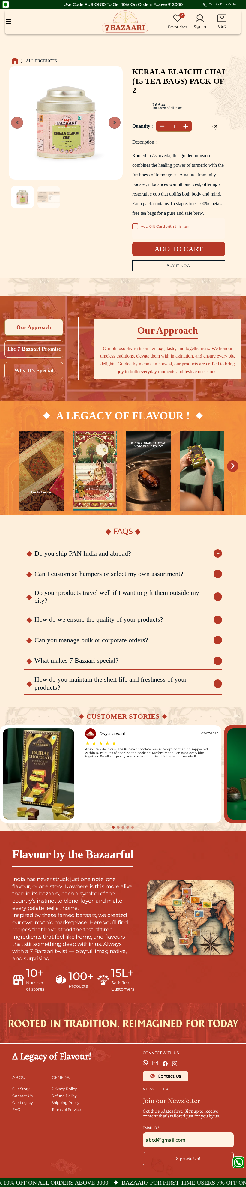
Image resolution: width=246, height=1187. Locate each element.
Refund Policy (64, 1096)
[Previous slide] (17, 123)
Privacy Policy (64, 1089)
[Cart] (222, 18)
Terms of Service (66, 1110)
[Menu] (8, 21)
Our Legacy (22, 1103)
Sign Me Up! (188, 1158)
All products (41, 61)
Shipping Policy (66, 1103)
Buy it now (178, 265)
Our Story (21, 1089)
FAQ (16, 1110)
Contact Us (22, 1096)
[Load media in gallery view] (22, 197)
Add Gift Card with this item (166, 226)
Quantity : (142, 126)
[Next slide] (115, 123)
